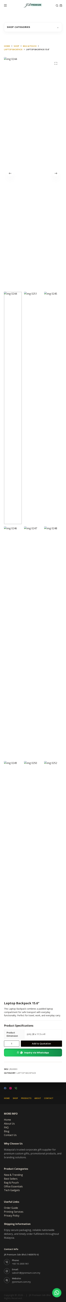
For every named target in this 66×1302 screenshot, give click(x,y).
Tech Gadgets (12, 1190)
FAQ (6, 1127)
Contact (48, 1098)
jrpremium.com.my (21, 1281)
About (37, 1098)
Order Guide (11, 1208)
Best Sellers (10, 1178)
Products (26, 1098)
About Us (9, 1123)
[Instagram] (10, 1088)
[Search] (57, 5)
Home (7, 1098)
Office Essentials (13, 1186)
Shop (15, 1098)
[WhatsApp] (16, 1088)
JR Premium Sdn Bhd (39, 1295)
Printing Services (13, 1211)
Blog (6, 1131)
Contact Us (10, 1135)
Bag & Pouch (11, 1182)
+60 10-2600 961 (20, 1263)
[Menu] (5, 5)
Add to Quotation (41, 1043)
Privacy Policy (11, 1215)
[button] (33, 1053)
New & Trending (13, 1175)
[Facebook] (5, 1088)
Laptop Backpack (26, 1073)
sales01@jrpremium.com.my (26, 1272)
